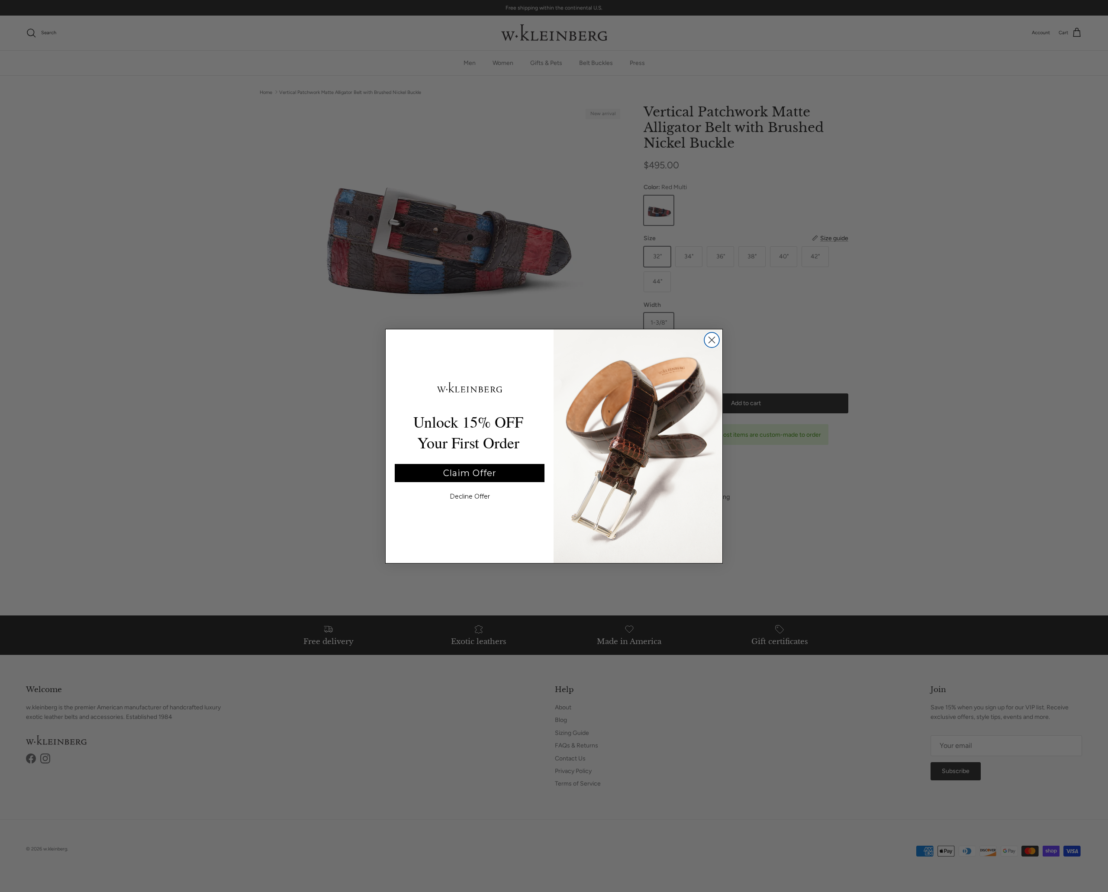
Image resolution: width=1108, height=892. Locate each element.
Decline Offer (470, 496)
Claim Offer (469, 473)
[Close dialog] (711, 340)
